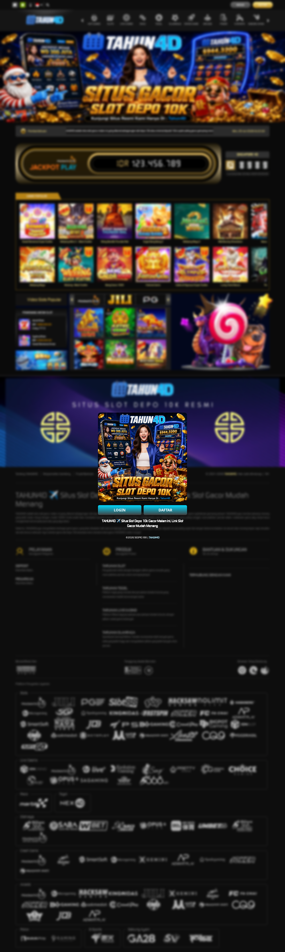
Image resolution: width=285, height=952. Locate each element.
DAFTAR (165, 510)
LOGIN (120, 510)
